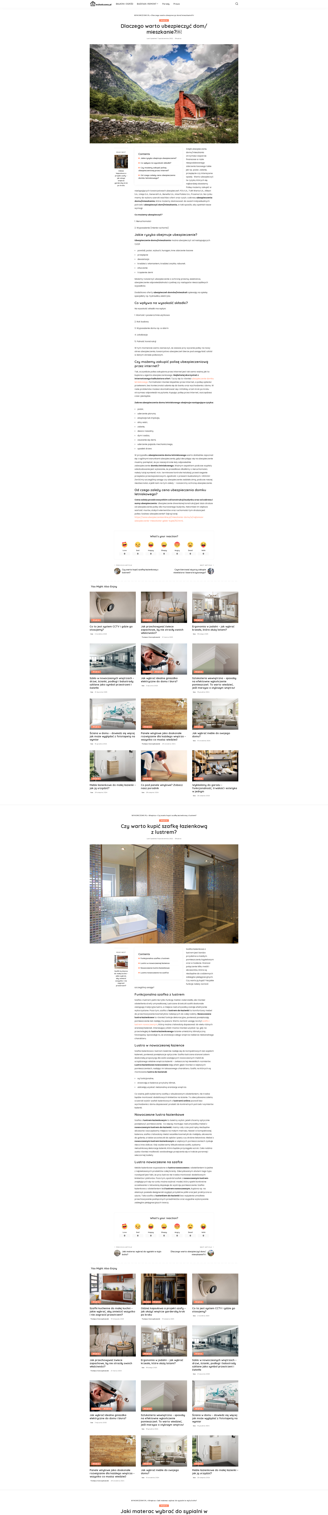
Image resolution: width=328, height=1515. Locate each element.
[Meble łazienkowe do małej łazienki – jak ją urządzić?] (113, 765)
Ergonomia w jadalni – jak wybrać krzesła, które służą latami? (213, 628)
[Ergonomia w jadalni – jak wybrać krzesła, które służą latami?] (215, 607)
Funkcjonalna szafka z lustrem (155, 958)
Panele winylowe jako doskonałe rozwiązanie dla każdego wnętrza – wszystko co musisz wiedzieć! (163, 736)
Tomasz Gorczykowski (151, 637)
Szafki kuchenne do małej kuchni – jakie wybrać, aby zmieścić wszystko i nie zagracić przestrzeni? (121, 978)
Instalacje (147, 672)
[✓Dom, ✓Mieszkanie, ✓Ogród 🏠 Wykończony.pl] (101, 4)
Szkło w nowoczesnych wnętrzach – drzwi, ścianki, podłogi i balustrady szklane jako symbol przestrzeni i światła (112, 683)
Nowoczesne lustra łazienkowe (155, 968)
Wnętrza (164, 20)
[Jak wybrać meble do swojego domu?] (215, 714)
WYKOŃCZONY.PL (142, 15)
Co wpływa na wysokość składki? (156, 163)
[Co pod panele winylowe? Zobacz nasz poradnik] (164, 765)
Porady (147, 1302)
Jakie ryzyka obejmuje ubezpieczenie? (158, 158)
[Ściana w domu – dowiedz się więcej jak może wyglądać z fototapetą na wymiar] (113, 714)
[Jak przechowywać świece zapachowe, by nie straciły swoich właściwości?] (164, 607)
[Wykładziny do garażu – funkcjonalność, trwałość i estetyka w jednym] (215, 765)
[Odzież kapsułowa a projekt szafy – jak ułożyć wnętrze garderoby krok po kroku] (121, 161)
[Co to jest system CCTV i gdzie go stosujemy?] (113, 607)
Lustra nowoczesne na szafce (155, 972)
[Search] (236, 4)
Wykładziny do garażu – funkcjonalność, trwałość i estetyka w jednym (214, 788)
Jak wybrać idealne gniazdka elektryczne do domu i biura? (159, 680)
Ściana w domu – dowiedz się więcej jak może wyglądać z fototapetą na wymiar (112, 736)
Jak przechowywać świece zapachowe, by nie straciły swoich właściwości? (162, 629)
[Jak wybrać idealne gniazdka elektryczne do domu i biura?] (164, 659)
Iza (91, 634)
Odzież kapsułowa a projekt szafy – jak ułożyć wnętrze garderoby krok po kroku (121, 178)
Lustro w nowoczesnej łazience (155, 963)
